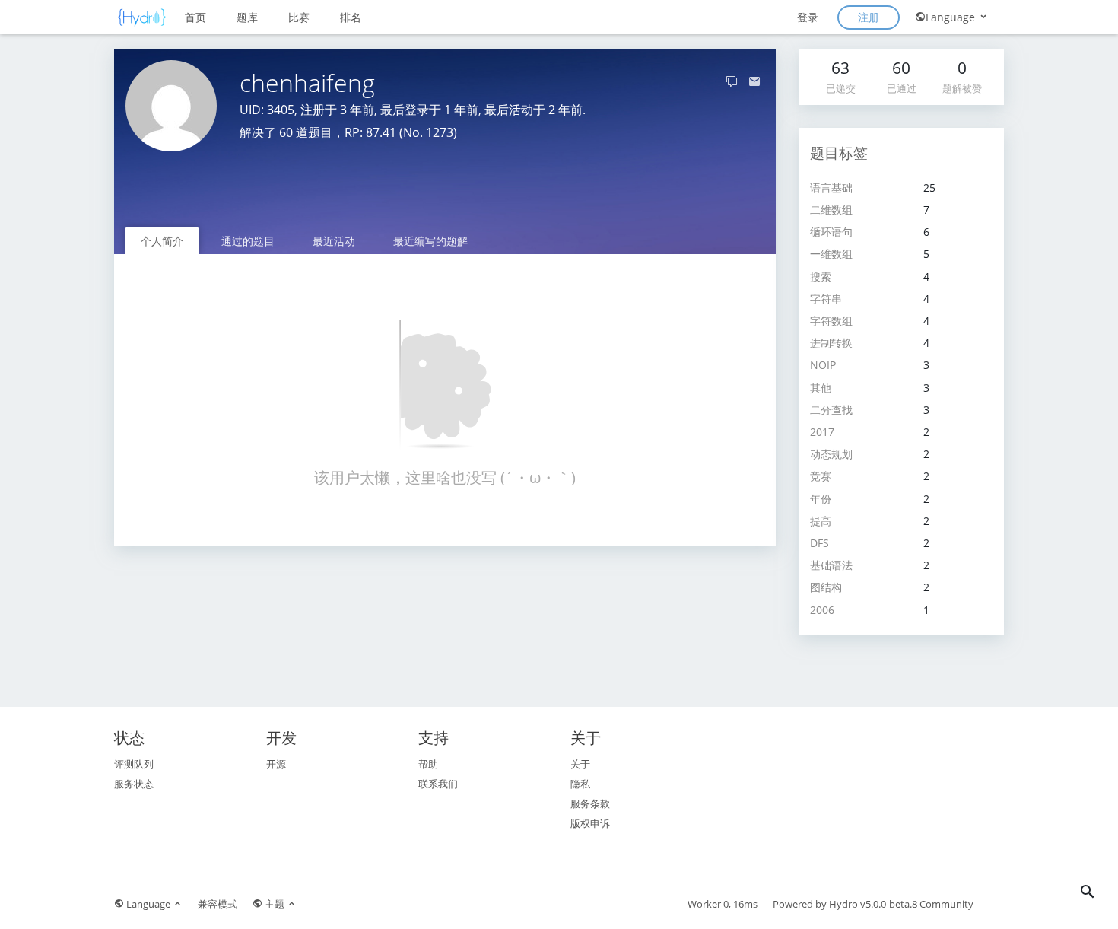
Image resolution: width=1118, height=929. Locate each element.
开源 (276, 764)
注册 (868, 17)
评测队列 (134, 764)
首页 (195, 17)
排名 (350, 17)
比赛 (299, 17)
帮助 (428, 764)
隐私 (580, 784)
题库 (247, 17)
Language (952, 17)
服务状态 (134, 784)
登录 (807, 17)
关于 (580, 764)
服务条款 (590, 803)
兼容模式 (217, 904)
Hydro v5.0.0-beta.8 (873, 904)
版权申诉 (590, 823)
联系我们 (438, 784)
